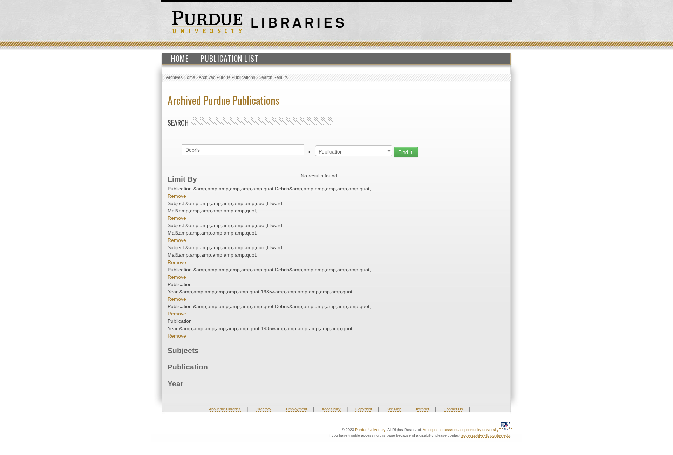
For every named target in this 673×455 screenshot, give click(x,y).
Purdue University (370, 430)
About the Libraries (225, 409)
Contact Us (453, 409)
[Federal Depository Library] (505, 426)
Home (180, 58)
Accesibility (331, 409)
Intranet (422, 409)
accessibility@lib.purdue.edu (485, 435)
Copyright (363, 409)
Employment (296, 409)
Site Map (394, 409)
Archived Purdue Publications (227, 77)
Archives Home (180, 77)
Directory (263, 409)
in (310, 151)
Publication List (229, 58)
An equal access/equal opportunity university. (461, 430)
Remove (177, 196)
